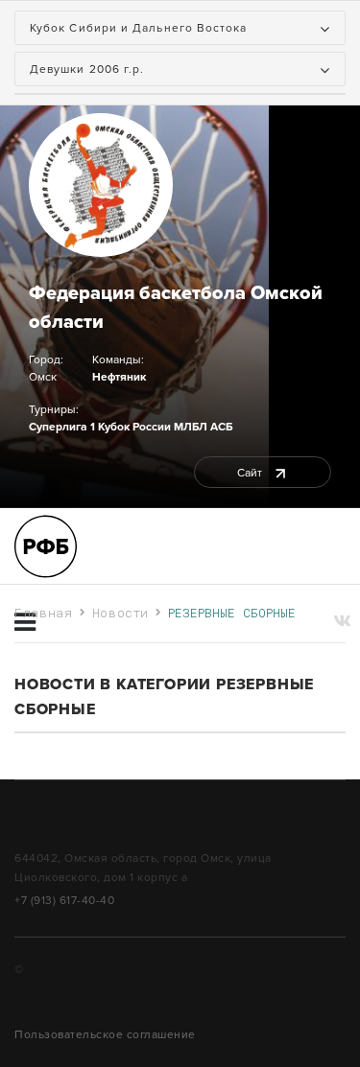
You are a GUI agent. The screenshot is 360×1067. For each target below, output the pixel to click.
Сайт (251, 472)
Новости (121, 612)
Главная (43, 612)
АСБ (221, 426)
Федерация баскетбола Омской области (176, 308)
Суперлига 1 (62, 426)
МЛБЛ (190, 426)
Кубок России (134, 426)
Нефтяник (119, 376)
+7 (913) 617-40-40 (64, 900)
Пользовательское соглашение (105, 1034)
